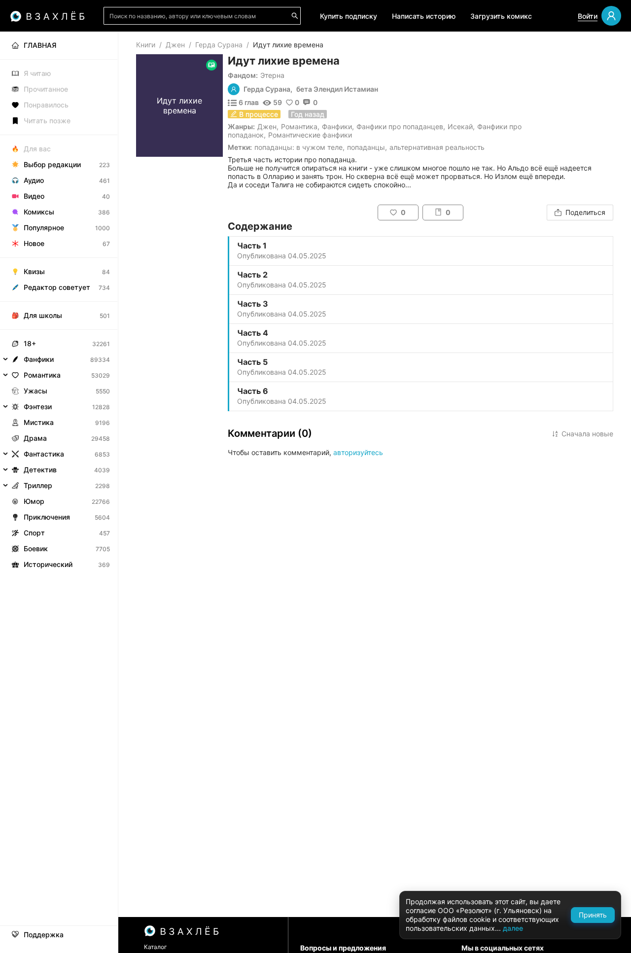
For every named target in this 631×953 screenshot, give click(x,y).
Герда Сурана (219, 44)
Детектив (40, 469)
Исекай (460, 126)
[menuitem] (59, 45)
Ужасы (35, 391)
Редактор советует (57, 287)
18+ (30, 343)
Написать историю (424, 16)
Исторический (48, 564)
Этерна (272, 75)
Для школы (43, 315)
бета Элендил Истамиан (337, 89)
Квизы (34, 271)
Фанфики (337, 126)
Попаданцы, (367, 147)
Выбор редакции (52, 164)
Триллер (38, 485)
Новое (34, 243)
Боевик (36, 548)
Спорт (34, 533)
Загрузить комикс (501, 16)
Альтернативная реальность (437, 147)
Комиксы (39, 212)
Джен (175, 44)
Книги (145, 44)
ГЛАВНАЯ (40, 45)
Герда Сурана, (268, 89)
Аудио (34, 180)
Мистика (39, 422)
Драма (35, 438)
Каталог (155, 947)
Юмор (34, 501)
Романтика (299, 126)
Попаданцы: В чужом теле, (299, 147)
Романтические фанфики (310, 135)
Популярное (44, 227)
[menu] (59, 302)
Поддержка (44, 935)
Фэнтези (38, 406)
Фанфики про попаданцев (399, 126)
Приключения (47, 517)
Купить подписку (348, 16)
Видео (34, 196)
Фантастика (44, 454)
